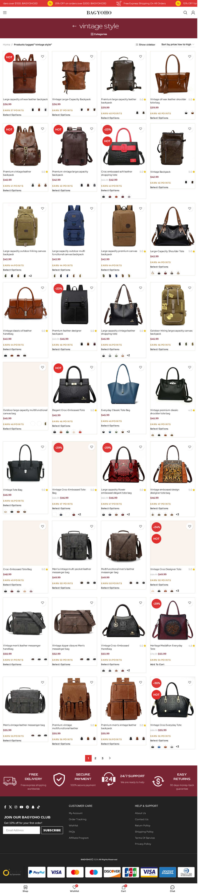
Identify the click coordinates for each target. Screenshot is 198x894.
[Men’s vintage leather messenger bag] (25, 699)
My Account (76, 813)
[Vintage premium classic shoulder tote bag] (172, 384)
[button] (157, 664)
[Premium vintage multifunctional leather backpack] (74, 699)
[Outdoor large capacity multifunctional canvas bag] (25, 384)
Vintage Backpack (160, 171)
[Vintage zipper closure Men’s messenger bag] (74, 619)
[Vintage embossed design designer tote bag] (172, 463)
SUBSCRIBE (52, 830)
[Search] (185, 12)
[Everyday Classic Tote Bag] (123, 384)
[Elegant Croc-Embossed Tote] (74, 384)
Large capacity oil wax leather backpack (25, 99)
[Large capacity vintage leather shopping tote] (123, 304)
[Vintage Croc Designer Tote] (172, 543)
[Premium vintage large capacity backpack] (74, 146)
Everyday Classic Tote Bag (115, 410)
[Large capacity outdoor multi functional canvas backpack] (74, 225)
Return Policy (142, 825)
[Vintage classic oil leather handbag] (25, 304)
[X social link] (10, 807)
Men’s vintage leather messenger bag (24, 725)
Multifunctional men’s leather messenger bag (117, 571)
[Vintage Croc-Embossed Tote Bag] (74, 463)
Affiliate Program (79, 837)
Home (6, 44)
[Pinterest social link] (27, 807)
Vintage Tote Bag (12, 489)
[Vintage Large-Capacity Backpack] (74, 73)
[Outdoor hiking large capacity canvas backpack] (172, 304)
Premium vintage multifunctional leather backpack (65, 728)
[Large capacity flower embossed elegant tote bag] (123, 463)
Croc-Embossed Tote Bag (17, 569)
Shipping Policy (144, 831)
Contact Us (141, 819)
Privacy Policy (143, 843)
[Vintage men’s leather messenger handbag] (25, 619)
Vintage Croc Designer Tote (165, 569)
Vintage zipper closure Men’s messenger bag (68, 647)
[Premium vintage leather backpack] (25, 146)
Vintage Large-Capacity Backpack (71, 99)
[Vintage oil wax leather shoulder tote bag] (172, 73)
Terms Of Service (145, 837)
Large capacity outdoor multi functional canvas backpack (68, 253)
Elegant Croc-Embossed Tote (68, 410)
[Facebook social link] (5, 807)
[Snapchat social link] (33, 807)
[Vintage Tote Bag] (25, 463)
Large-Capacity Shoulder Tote (167, 251)
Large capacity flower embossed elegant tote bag (116, 491)
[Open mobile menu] (5, 12)
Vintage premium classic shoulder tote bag (164, 412)
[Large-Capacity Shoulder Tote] (172, 225)
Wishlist (73, 825)
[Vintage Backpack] (172, 146)
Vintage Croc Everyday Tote (166, 725)
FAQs (72, 831)
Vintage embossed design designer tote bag (164, 491)
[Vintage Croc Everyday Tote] (172, 699)
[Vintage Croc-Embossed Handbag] (123, 619)
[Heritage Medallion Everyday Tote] (172, 619)
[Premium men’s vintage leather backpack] (123, 699)
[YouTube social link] (22, 807)
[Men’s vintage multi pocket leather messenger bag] (74, 543)
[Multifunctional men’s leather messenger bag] (123, 543)
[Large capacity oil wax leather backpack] (25, 73)
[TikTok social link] (38, 807)
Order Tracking (77, 819)
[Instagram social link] (15, 807)
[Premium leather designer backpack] (74, 304)
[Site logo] (99, 12)
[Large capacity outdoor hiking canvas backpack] (25, 225)
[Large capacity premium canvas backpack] (123, 225)
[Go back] (74, 26)
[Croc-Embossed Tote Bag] (25, 543)
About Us (140, 813)
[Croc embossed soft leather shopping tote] (123, 146)
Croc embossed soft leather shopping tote (116, 173)
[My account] (193, 12)
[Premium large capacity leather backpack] (123, 73)
